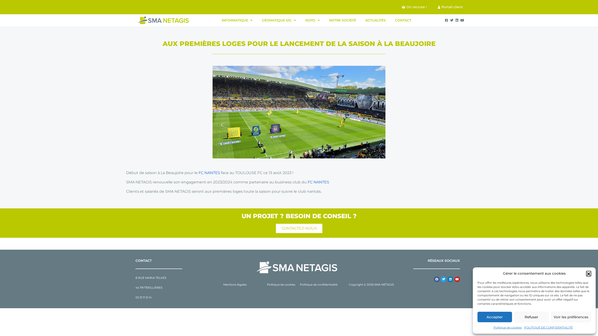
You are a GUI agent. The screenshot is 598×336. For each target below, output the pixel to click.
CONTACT (403, 20)
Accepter (495, 317)
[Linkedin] (450, 279)
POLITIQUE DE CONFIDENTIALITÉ (548, 327)
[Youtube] (457, 279)
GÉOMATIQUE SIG (277, 20)
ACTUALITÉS (375, 20)
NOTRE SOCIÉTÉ (342, 20)
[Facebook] (437, 279)
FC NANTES (209, 173)
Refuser (531, 317)
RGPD (310, 20)
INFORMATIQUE (235, 20)
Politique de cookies (508, 327)
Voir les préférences (571, 317)
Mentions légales (235, 284)
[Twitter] (443, 279)
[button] (588, 273)
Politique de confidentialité (319, 284)
